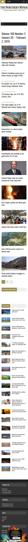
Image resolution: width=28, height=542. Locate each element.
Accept (16, 538)
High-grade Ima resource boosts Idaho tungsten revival (19, 419)
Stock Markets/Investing (8, 81)
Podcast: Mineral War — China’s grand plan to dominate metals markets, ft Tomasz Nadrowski (19, 402)
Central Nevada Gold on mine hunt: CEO (19, 368)
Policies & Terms (6, 491)
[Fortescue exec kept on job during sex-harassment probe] (6, 413)
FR (26, 2)
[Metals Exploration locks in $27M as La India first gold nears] (6, 362)
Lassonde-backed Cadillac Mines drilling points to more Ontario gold (19, 385)
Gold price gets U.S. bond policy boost (18, 311)
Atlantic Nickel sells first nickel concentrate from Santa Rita (12, 179)
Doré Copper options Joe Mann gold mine (14, 203)
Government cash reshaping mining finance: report (18, 336)
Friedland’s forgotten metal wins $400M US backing (18, 443)
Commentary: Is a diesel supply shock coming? (12, 130)
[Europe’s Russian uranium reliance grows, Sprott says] (6, 321)
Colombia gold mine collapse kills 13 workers (18, 393)
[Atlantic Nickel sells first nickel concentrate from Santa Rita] (15, 174)
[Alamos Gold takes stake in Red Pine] (15, 223)
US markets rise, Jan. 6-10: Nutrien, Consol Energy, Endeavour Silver (13, 84)
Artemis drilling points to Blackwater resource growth (18, 327)
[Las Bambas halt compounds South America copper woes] (6, 429)
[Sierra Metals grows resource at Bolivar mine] (15, 245)
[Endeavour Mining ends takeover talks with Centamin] (15, 58)
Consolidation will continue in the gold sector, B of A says (13, 154)
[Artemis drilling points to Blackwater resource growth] (6, 329)
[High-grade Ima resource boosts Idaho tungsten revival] (6, 421)
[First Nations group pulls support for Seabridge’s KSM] (6, 346)
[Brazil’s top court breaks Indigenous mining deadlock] (6, 378)
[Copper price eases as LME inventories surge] (6, 462)
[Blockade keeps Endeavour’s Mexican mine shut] (6, 437)
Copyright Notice (6, 492)
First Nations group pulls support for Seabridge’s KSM (19, 343)
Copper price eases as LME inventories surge (18, 460)
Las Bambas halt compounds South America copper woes (18, 427)
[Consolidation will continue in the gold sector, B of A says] (15, 149)
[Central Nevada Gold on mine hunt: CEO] (6, 370)
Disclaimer (5, 489)
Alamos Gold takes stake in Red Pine (14, 226)
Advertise (4, 517)
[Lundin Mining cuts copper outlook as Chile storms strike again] (6, 470)
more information (16, 536)
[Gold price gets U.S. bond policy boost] (6, 313)
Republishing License (7, 506)
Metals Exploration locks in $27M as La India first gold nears (18, 360)
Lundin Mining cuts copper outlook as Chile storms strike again (19, 468)
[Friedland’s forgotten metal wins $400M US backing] (6, 446)
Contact (4, 519)
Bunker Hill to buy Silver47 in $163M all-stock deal (19, 352)
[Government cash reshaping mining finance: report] (6, 338)
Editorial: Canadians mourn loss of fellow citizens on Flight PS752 (13, 74)
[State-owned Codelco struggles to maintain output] (15, 269)
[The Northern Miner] (14, 8)
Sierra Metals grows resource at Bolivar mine (12, 250)
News (3, 175)
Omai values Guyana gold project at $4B (18, 451)
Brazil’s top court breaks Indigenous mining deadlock (18, 376)
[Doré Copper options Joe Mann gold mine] (15, 198)
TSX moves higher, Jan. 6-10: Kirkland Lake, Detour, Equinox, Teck (13, 105)
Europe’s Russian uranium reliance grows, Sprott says (18, 319)
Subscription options (7, 504)
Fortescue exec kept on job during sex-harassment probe (19, 410)
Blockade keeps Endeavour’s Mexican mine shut (18, 435)
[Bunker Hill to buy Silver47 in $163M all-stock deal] (6, 354)
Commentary (5, 126)
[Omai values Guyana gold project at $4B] (6, 454)
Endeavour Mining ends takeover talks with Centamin (12, 63)
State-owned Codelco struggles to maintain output (13, 274)
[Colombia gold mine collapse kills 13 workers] (6, 395)
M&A (3, 60)
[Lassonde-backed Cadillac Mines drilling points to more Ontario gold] (6, 387)
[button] (2, 1)
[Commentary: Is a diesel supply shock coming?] (15, 125)
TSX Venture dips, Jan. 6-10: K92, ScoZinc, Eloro (13, 95)
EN (24, 2)
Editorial (4, 70)
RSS (3, 521)
